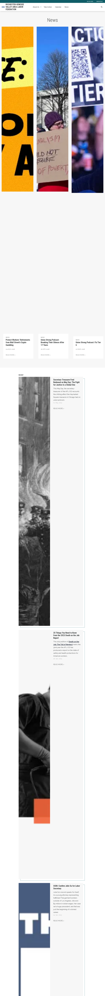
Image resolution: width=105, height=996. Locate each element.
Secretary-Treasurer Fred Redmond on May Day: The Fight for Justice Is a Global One (66, 382)
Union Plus (99, 1)
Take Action (48, 7)
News (67, 7)
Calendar (58, 7)
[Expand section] (41, 7)
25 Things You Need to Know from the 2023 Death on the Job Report (66, 635)
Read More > (58, 408)
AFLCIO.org (90, 1)
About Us (36, 7)
